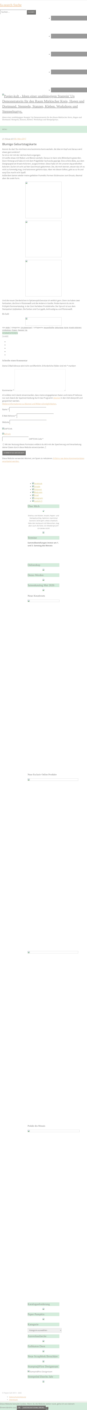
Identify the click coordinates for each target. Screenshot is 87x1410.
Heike (8, 327)
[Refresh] (6, 434)
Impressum (13, 1400)
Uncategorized (26, 327)
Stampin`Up (22, 330)
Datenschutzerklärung (17, 1397)
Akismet (56, 398)
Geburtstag (59, 327)
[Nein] (47, 1408)
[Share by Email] (7, 351)
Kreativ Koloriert (75, 327)
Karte (66, 327)
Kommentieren (10, 333)
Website (5, 422)
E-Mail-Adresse (9, 416)
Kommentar (8, 390)
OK (19, 1408)
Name (5, 409)
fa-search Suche (11, 5)
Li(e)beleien (6, 330)
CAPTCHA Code (35, 439)
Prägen (14, 330)
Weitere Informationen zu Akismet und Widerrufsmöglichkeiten (29, 404)
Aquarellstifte (49, 327)
